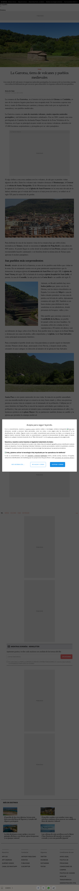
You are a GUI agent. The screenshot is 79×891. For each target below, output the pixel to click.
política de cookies (53, 437)
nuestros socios (30, 429)
